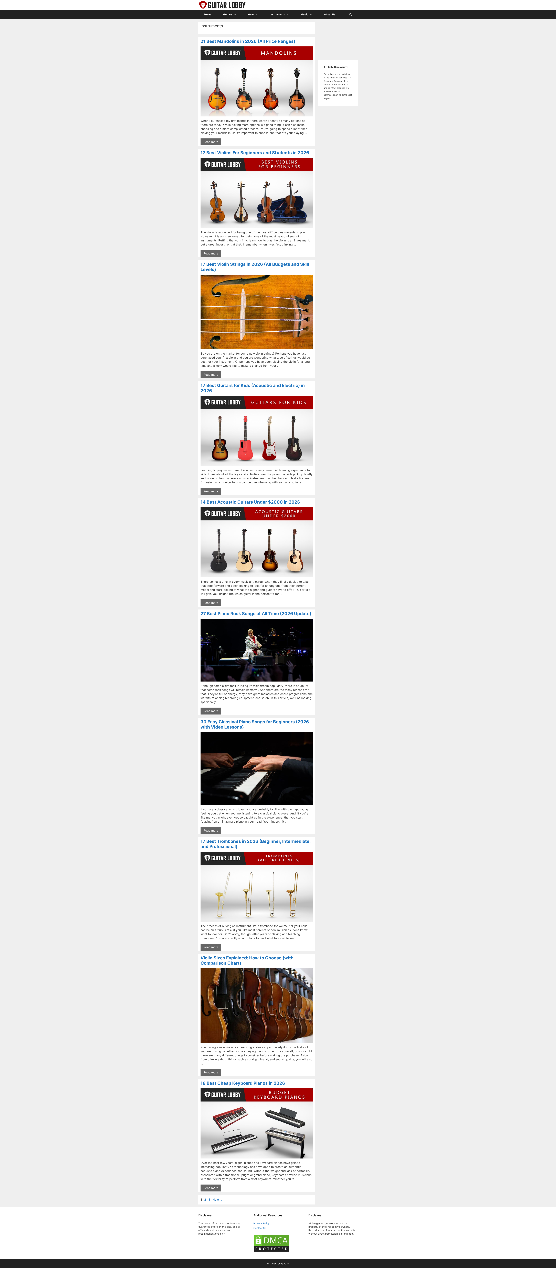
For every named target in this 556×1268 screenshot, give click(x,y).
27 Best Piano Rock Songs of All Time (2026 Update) (256, 613)
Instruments (277, 14)
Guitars (227, 14)
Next (218, 1199)
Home (207, 14)
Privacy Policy (261, 1223)
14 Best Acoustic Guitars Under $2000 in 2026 (250, 502)
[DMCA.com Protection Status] (271, 1251)
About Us (329, 14)
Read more (210, 142)
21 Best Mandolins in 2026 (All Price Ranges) (248, 41)
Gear (251, 14)
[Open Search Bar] (350, 14)
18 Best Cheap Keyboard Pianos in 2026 (243, 1083)
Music (304, 14)
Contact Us (259, 1228)
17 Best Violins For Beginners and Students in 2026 (255, 152)
